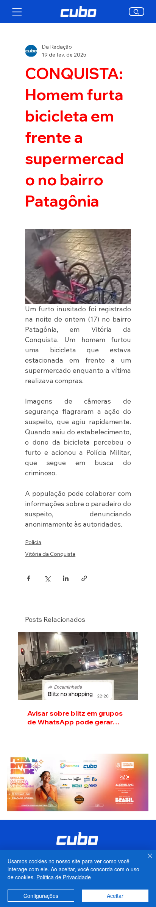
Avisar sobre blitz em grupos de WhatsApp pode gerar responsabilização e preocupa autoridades (75, 717)
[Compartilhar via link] (84, 578)
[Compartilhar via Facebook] (28, 578)
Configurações (40, 895)
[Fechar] (145, 860)
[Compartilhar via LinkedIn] (65, 578)
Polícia (33, 542)
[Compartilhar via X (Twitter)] (47, 578)
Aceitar (115, 895)
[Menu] (17, 12)
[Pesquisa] (136, 11)
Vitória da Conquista (50, 554)
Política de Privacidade (63, 877)
